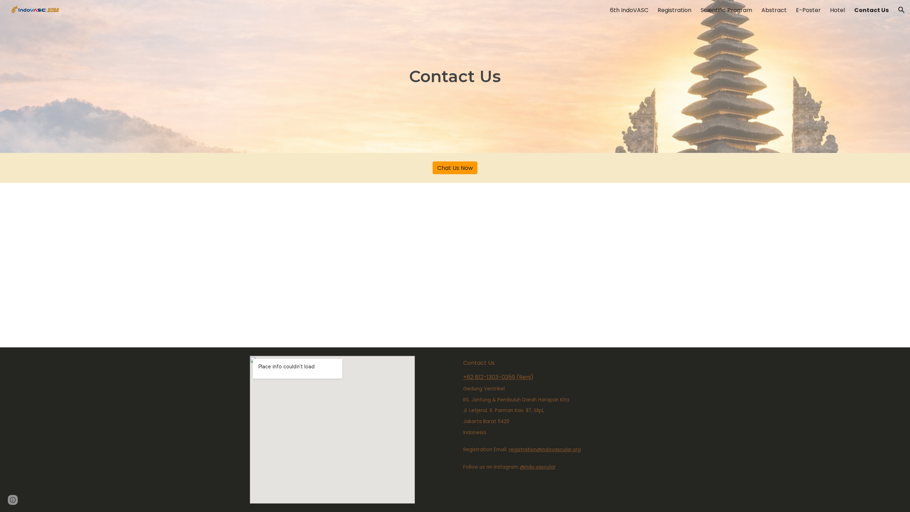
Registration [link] (674, 10)
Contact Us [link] (871, 10)
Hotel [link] (837, 10)
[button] (901, 9)
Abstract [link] (774, 10)
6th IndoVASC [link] (629, 10)
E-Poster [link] (808, 10)
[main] (455, 77)
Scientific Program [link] (726, 10)
